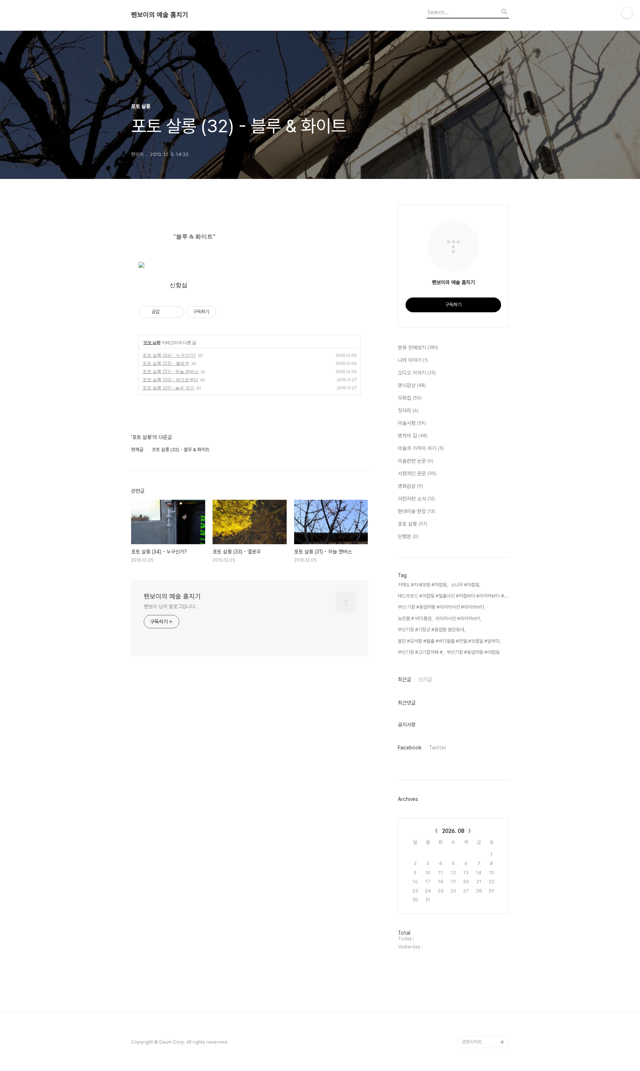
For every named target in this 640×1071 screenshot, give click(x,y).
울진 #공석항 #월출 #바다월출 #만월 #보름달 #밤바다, (449, 641)
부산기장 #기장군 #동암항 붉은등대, (431, 629)
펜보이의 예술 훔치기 (159, 15)
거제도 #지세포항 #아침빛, (423, 585)
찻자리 (408, 410)
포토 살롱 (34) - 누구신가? (169, 355)
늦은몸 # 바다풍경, (415, 618)
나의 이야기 (413, 360)
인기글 (425, 679)
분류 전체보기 (418, 347)
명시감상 (412, 385)
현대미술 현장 (416, 511)
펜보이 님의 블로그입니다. (170, 606)
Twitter (437, 748)
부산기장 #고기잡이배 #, (421, 652)
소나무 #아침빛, (465, 585)
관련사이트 (472, 1042)
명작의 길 (412, 436)
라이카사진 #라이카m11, (458, 618)
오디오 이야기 (417, 373)
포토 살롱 (151, 342)
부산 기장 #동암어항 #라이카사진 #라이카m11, (441, 607)
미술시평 (412, 423)
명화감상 (410, 486)
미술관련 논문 (415, 461)
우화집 (409, 398)
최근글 (404, 679)
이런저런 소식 (416, 499)
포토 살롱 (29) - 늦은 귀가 (168, 387)
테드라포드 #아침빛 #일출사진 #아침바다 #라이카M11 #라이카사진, (453, 596)
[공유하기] (166, 311)
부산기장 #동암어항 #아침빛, (474, 652)
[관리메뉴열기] (627, 13)
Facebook (409, 748)
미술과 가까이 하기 (421, 448)
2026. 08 (453, 831)
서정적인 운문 (417, 473)
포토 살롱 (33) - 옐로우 (166, 363)
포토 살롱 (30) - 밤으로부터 (170, 379)
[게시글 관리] (175, 311)
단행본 (408, 536)
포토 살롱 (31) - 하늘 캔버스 (171, 371)
